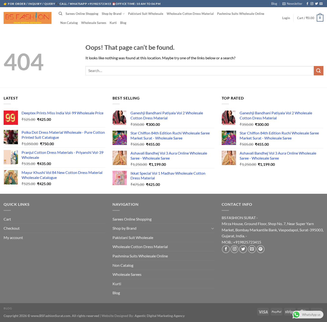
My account (13, 237)
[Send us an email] (321, 4)
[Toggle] (212, 228)
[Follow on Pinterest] (261, 249)
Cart (7, 219)
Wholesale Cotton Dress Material (190, 14)
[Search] (60, 13)
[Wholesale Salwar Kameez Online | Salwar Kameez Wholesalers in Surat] (27, 18)
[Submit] (318, 70)
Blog (274, 4)
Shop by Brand (111, 14)
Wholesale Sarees (93, 23)
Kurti (113, 23)
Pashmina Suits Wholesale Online (240, 14)
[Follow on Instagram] (311, 4)
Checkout (12, 228)
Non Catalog (69, 23)
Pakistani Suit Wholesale (145, 14)
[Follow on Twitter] (316, 4)
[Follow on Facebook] (307, 4)
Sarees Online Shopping (82, 14)
